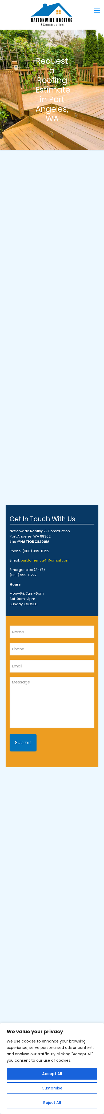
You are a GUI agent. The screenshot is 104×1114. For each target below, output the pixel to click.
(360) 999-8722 (35, 551)
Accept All (52, 1073)
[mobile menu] (96, 10)
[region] (52, 1068)
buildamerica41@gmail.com (45, 560)
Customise (52, 1088)
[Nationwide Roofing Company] (52, 15)
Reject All (52, 1102)
